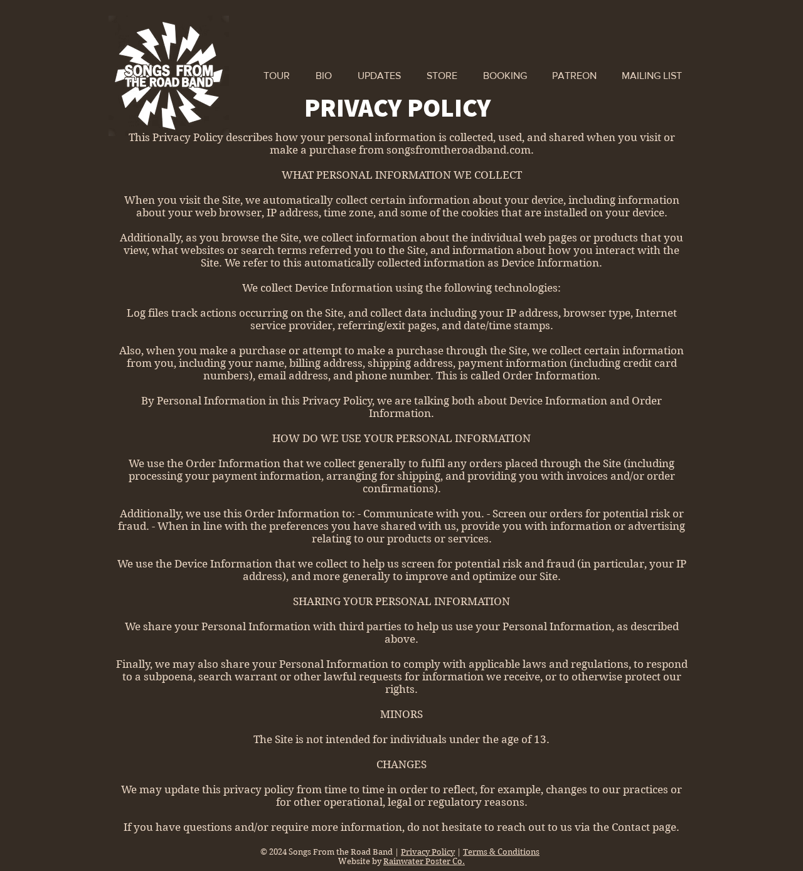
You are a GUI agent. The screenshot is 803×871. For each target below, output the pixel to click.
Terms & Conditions (501, 852)
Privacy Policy (428, 852)
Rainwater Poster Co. (424, 861)
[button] (651, 76)
